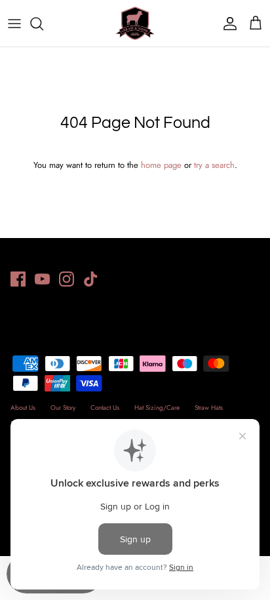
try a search (214, 165)
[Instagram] (66, 279)
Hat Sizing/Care (157, 407)
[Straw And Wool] (135, 23)
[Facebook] (18, 279)
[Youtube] (42, 279)
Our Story (62, 407)
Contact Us (104, 407)
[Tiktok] (90, 279)
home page (161, 165)
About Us (22, 407)
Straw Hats (209, 407)
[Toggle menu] (14, 23)
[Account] (226, 23)
